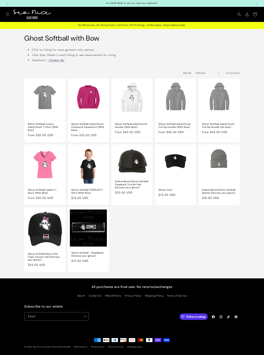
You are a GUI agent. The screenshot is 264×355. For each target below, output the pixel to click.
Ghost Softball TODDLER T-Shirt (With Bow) (87, 192)
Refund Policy (113, 295)
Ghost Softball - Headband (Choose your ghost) (87, 254)
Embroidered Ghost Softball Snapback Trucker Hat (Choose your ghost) (132, 184)
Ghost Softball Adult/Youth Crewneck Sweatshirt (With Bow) (87, 127)
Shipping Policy (154, 295)
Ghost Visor (165, 190)
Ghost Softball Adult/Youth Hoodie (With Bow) (131, 126)
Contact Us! (56, 60)
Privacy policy (98, 346)
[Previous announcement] (7, 3)
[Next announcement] (257, 3)
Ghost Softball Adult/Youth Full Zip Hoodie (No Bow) (218, 126)
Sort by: (187, 73)
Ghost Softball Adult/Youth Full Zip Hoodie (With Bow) (174, 126)
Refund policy (80, 346)
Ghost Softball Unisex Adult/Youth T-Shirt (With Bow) (43, 127)
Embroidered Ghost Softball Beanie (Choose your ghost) (219, 192)
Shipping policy (134, 346)
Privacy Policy (133, 295)
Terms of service (116, 346)
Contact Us (95, 295)
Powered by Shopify (61, 346)
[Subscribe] (85, 316)
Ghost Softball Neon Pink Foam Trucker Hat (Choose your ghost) (44, 256)
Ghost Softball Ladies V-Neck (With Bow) (42, 192)
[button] (7, 14)
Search (81, 295)
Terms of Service (177, 295)
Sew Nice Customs (42, 346)
